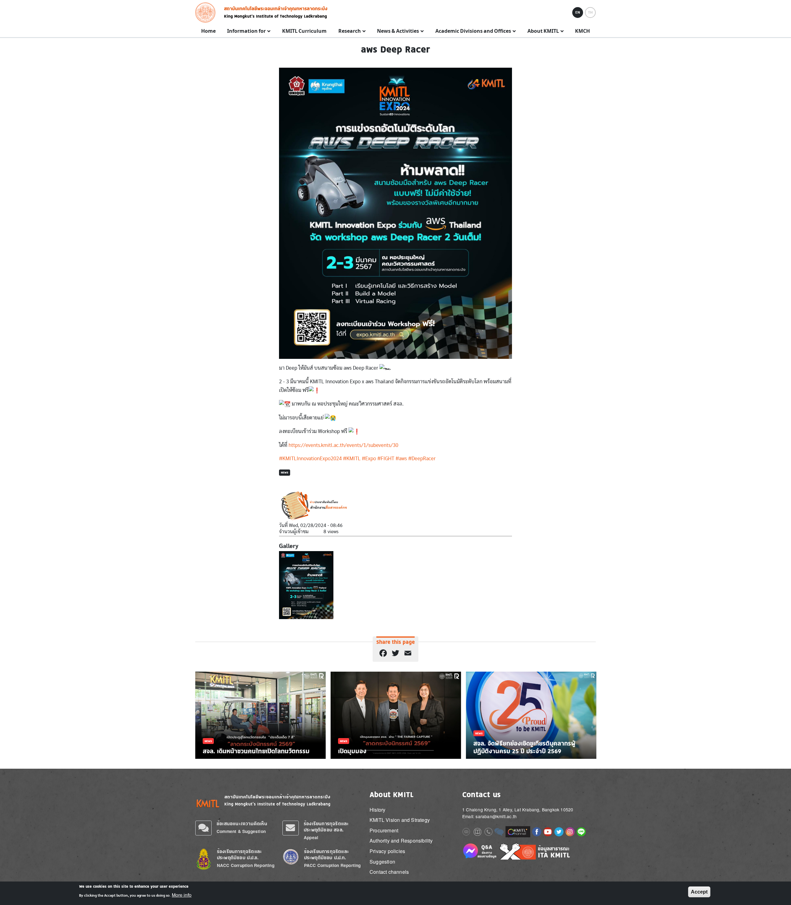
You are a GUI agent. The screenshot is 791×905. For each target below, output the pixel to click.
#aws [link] (401, 458)
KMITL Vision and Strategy (400, 819)
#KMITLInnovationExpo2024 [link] (310, 458)
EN (577, 12)
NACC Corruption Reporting (245, 865)
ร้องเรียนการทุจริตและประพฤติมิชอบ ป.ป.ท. (326, 854)
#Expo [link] (369, 458)
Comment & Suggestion (241, 831)
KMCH (582, 31)
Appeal (311, 837)
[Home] (207, 12)
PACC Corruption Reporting (332, 865)
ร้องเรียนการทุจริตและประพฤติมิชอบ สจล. (326, 827)
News (284, 472)
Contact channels (389, 871)
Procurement (384, 830)
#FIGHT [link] (385, 458)
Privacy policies (387, 851)
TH (590, 12)
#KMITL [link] (352, 458)
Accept (699, 891)
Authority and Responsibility (401, 840)
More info (182, 895)
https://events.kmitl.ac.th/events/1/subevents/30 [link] (343, 445)
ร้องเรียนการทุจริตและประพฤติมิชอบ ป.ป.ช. (239, 854)
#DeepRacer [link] (422, 458)
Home (208, 31)
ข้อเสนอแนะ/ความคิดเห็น (242, 823)
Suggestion (382, 861)
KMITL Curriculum (304, 31)
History (377, 809)
